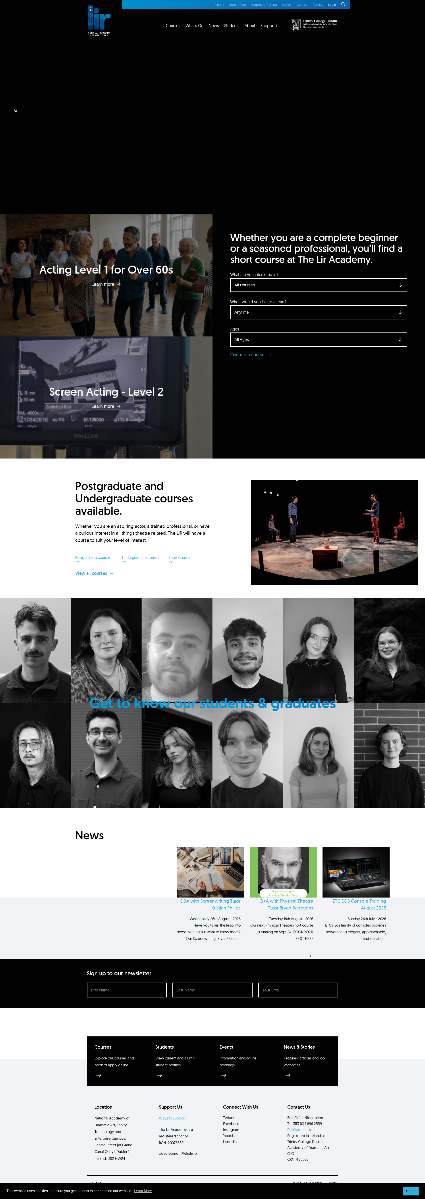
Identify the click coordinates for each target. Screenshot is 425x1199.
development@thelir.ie (178, 1153)
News (214, 25)
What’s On (194, 25)
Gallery (287, 5)
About (250, 25)
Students (231, 25)
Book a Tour (237, 5)
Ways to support (172, 1118)
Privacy (333, 1183)
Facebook (231, 1123)
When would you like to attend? (258, 301)
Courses (173, 25)
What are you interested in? (254, 274)
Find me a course (248, 354)
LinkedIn (230, 1141)
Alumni (219, 5)
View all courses (91, 573)
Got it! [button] (411, 1191)
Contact (302, 5)
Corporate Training (264, 5)
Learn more (103, 284)
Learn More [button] (143, 1191)
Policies (318, 5)
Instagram (231, 1129)
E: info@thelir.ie (299, 1129)
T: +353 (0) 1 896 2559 (304, 1123)
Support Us (270, 25)
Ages (234, 329)
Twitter (228, 1117)
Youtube (230, 1135)
